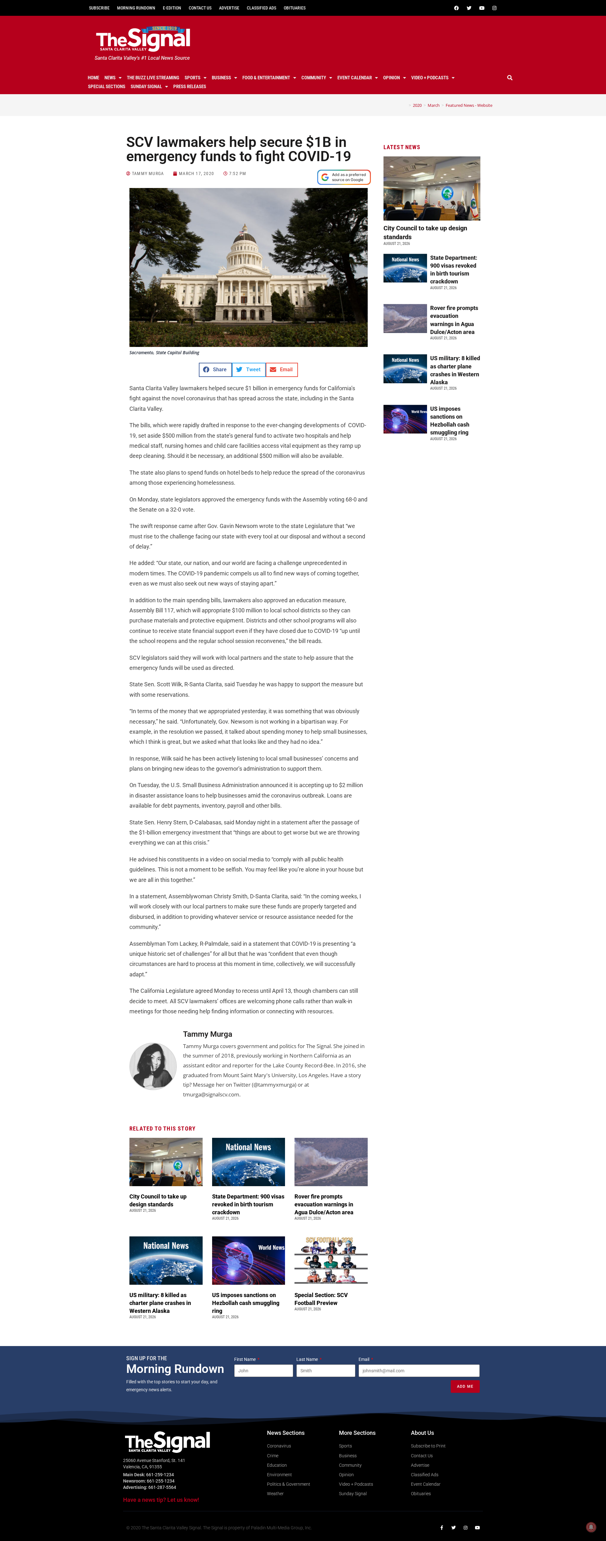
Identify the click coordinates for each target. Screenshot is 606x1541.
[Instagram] (494, 8)
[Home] (405, 105)
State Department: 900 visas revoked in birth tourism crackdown (248, 1204)
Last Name (307, 1359)
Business (221, 78)
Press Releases (189, 86)
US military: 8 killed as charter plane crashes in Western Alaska (160, 1303)
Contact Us (200, 7)
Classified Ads (261, 7)
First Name (245, 1359)
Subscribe (99, 7)
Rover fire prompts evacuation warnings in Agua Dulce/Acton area (324, 1204)
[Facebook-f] (441, 1528)
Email (364, 1359)
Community (313, 78)
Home (93, 78)
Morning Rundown (136, 7)
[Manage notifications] (591, 1527)
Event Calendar (354, 78)
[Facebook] (456, 8)
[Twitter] (469, 8)
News (110, 78)
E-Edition (172, 7)
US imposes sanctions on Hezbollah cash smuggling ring (245, 1303)
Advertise (229, 7)
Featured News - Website (469, 105)
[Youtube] (481, 8)
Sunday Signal (146, 86)
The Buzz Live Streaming (153, 78)
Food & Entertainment (266, 78)
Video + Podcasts (430, 78)
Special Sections (106, 86)
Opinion (391, 78)
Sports (192, 78)
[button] (510, 77)
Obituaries (295, 7)
